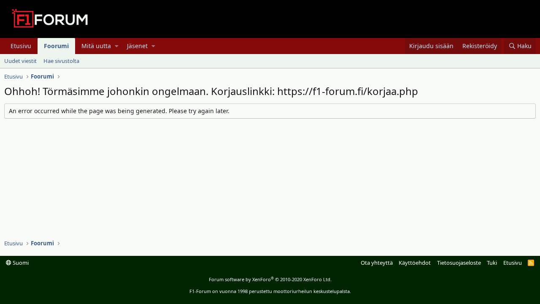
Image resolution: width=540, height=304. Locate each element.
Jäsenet (137, 46)
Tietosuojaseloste (459, 262)
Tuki (492, 262)
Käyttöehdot (415, 262)
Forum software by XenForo (270, 279)
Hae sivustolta (61, 61)
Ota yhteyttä (377, 262)
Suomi (20, 262)
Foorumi (56, 46)
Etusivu (21, 46)
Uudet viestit (20, 61)
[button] (117, 46)
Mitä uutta (96, 46)
